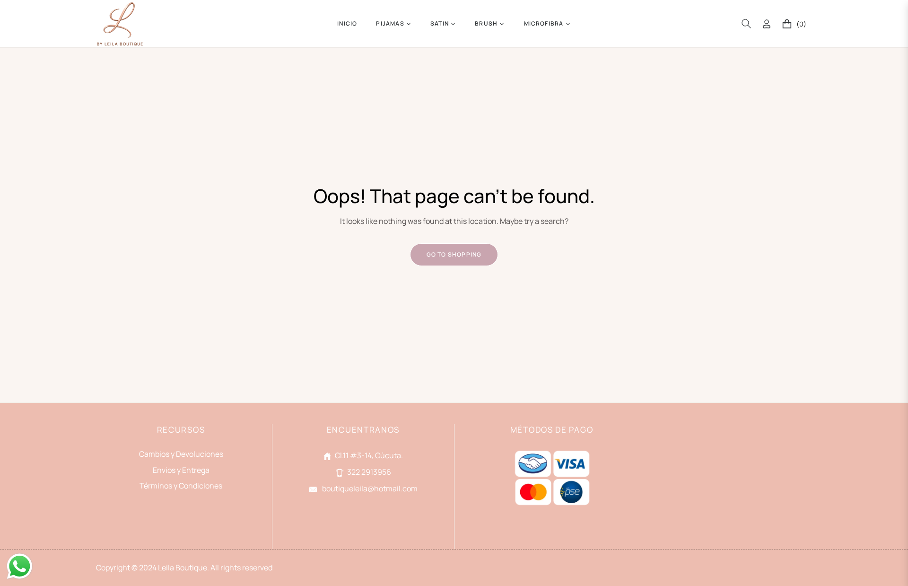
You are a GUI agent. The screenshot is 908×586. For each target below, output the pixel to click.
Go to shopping (454, 254)
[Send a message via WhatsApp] (20, 566)
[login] (767, 24)
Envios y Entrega (181, 470)
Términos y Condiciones (181, 485)
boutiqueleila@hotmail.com (369, 488)
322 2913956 (369, 472)
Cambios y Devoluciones (181, 454)
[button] (746, 24)
